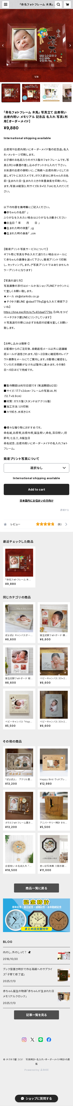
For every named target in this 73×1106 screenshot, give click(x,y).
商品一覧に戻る (36, 888)
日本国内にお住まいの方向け (36, 500)
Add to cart (36, 489)
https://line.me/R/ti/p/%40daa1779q (28, 312)
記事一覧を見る (36, 1015)
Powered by (32, 1070)
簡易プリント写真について (21, 459)
